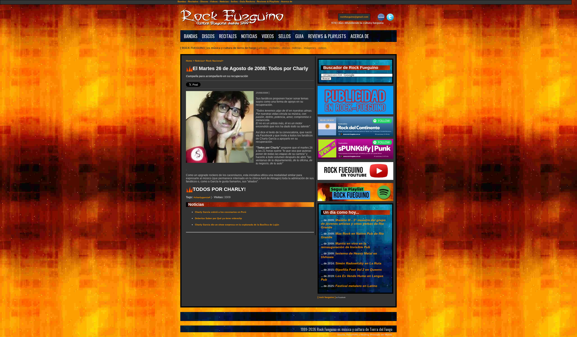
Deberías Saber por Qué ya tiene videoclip (218, 218)
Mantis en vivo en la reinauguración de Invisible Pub (345, 245)
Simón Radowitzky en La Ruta (358, 263)
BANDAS (190, 36)
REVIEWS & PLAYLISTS (327, 36)
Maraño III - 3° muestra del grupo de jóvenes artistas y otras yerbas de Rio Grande (353, 223)
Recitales (193, 1)
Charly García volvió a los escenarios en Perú (220, 212)
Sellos (234, 1)
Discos (204, 1)
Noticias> (200, 61)
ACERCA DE (359, 36)
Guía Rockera (247, 1)
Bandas (182, 1)
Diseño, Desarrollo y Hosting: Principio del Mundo (364, 334)
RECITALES (228, 36)
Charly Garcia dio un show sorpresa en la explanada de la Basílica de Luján (237, 224)
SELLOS (284, 36)
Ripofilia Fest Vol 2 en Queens (358, 269)
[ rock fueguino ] (326, 297)
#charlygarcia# (202, 197)
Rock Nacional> (214, 61)
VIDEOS (268, 36)
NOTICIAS (249, 36)
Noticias (224, 1)
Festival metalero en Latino (356, 286)
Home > (190, 61)
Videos (214, 1)
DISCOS (208, 36)
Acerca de (286, 1)
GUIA (299, 36)
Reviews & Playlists (268, 1)
